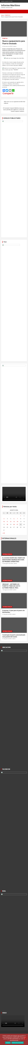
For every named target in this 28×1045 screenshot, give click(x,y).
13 (14, 521)
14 (17, 521)
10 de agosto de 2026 (7, 563)
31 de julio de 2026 (6, 614)
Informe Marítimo (10, 5)
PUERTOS (4, 38)
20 (14, 524)
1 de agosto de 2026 (7, 589)
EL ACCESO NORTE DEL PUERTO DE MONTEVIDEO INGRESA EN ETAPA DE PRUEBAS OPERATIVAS (13, 559)
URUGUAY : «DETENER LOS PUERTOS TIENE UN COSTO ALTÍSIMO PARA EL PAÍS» (11, 586)
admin (14, 46)
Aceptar (8, 1042)
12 (10, 521)
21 (17, 524)
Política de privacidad (17, 1042)
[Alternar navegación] (3, 11)
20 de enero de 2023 (7, 46)
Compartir (8, 93)
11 (7, 521)
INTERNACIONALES (9, 538)
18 (7, 524)
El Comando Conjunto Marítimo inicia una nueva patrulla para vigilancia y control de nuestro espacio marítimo (13, 109)
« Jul (3, 533)
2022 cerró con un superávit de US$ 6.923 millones (14, 102)
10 (4, 521)
